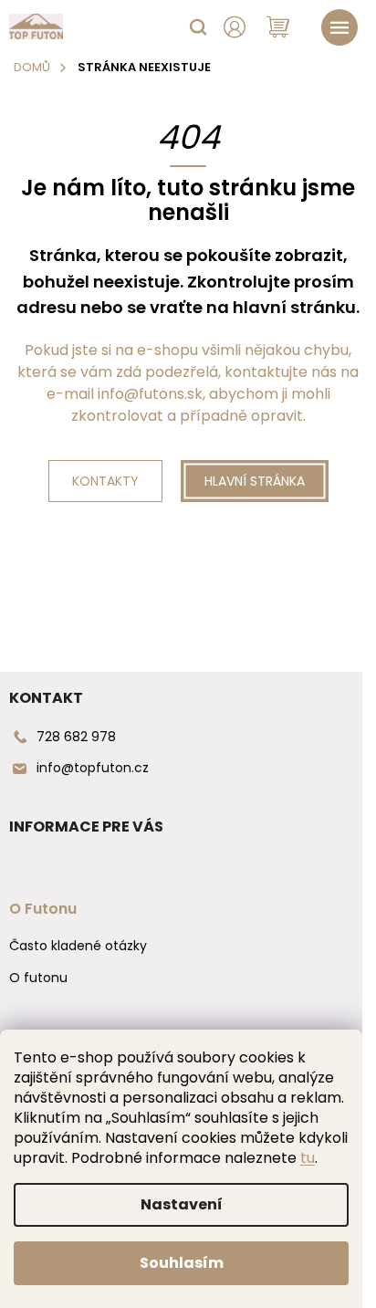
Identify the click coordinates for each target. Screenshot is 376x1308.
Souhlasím (182, 1262)
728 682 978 (76, 736)
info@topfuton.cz (93, 768)
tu (307, 1157)
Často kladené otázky (78, 946)
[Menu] (339, 27)
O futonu (38, 977)
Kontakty (105, 481)
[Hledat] (198, 27)
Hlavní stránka (254, 481)
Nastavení (182, 1204)
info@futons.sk (150, 393)
